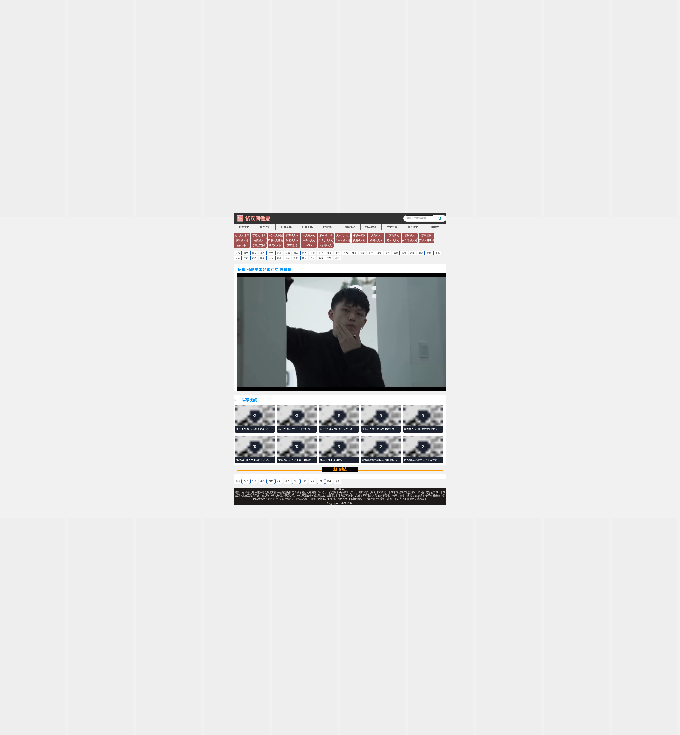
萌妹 (287, 253)
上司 (262, 253)
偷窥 (421, 253)
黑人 (296, 253)
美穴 (329, 258)
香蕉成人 (259, 240)
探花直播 (371, 227)
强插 (312, 258)
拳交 (262, 481)
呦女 (262, 258)
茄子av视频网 (426, 240)
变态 (246, 258)
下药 (271, 481)
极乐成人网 (242, 240)
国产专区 (265, 227)
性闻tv (308, 245)
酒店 (238, 258)
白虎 (371, 253)
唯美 (329, 253)
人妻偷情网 (393, 235)
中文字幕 (392, 227)
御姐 (238, 481)
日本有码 (286, 227)
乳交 (254, 481)
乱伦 (321, 253)
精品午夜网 (359, 235)
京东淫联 (426, 235)
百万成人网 (292, 235)
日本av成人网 (342, 240)
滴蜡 (396, 253)
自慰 (238, 253)
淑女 (379, 253)
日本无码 (307, 227)
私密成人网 (292, 240)
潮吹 (412, 253)
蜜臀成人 (410, 235)
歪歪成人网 (309, 240)
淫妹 (287, 258)
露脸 (337, 253)
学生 (271, 253)
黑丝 (337, 258)
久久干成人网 (409, 240)
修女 (304, 258)
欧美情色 (328, 227)
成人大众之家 (241, 235)
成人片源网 (309, 235)
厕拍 (429, 253)
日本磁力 (434, 227)
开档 (296, 258)
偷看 (387, 253)
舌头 (271, 258)
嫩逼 (321, 258)
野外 (279, 253)
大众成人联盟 (275, 235)
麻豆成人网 (325, 235)
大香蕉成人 (325, 245)
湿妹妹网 (242, 245)
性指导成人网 (325, 240)
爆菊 (354, 253)
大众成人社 (342, 235)
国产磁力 (413, 227)
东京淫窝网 (258, 245)
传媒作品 (349, 227)
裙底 (437, 253)
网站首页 (244, 227)
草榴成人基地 (275, 240)
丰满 (312, 253)
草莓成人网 (258, 235)
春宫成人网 (275, 245)
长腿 (404, 253)
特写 (346, 253)
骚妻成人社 (359, 240)
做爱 (246, 253)
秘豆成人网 (393, 240)
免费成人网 (376, 240)
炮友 (362, 253)
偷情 (246, 481)
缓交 (254, 253)
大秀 (304, 253)
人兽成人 (376, 235)
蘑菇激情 (292, 245)
